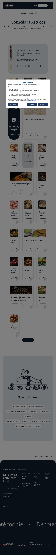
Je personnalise (13, 104)
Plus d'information (32, 100)
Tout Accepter (42, 104)
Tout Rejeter (31, 104)
